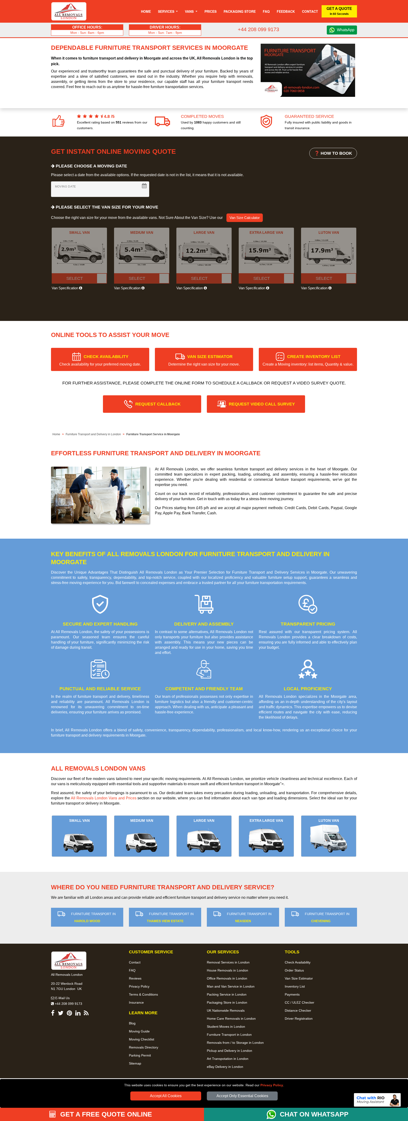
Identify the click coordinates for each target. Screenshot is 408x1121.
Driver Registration (299, 1018)
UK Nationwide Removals (226, 1010)
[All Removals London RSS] (86, 1014)
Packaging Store (240, 11)
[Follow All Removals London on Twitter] (61, 1014)
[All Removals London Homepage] (69, 11)
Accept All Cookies (166, 1096)
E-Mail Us (62, 998)
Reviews (135, 978)
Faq (266, 11)
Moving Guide (139, 1031)
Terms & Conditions (143, 994)
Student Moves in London (226, 1026)
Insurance (136, 1002)
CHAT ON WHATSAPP (314, 1114)
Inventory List (295, 986)
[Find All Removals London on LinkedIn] (78, 1014)
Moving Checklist (141, 1039)
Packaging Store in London (227, 1002)
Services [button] (166, 11)
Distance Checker (298, 1010)
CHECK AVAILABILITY (100, 360)
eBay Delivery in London (225, 1067)
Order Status (294, 970)
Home (146, 11)
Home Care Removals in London (231, 1018)
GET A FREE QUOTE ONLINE (105, 1114)
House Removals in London (227, 970)
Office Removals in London (227, 978)
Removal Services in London (228, 962)
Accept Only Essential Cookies (242, 1096)
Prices (210, 11)
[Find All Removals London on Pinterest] (69, 1014)
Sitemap (135, 1063)
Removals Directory (143, 1047)
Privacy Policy (271, 1085)
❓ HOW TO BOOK (333, 153)
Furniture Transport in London (229, 1034)
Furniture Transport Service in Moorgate (153, 434)
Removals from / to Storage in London (235, 1042)
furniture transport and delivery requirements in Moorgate (98, 735)
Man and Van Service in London (231, 986)
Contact (310, 11)
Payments (292, 994)
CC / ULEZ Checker (299, 1002)
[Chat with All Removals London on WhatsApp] (273, 1114)
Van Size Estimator (299, 978)
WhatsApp (345, 30)
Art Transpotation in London (227, 1059)
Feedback (286, 11)
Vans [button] (190, 11)
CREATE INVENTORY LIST (308, 360)
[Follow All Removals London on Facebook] (53, 1014)
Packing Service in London (226, 994)
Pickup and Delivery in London (229, 1051)
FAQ (132, 970)
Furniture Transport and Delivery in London (93, 434)
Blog (132, 1023)
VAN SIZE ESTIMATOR (204, 360)
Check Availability (297, 962)
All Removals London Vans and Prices (103, 798)
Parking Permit (140, 1055)
